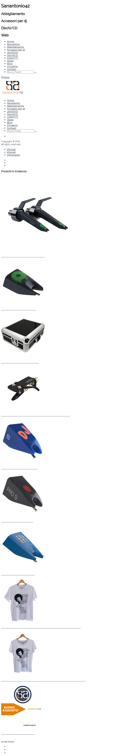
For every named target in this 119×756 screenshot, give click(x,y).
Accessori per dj (16, 49)
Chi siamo (12, 66)
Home (10, 41)
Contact (11, 69)
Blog (9, 63)
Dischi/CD (12, 55)
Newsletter (13, 44)
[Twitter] (11, 149)
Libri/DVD (12, 52)
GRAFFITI (12, 58)
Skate (10, 60)
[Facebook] (11, 152)
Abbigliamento (15, 47)
